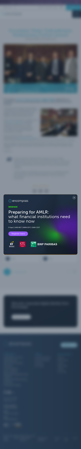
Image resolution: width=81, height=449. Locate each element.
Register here (18, 233)
